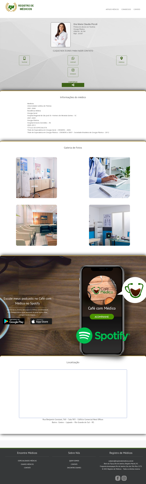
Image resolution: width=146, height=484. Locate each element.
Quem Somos (74, 461)
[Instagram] (124, 478)
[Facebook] (117, 478)
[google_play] (13, 319)
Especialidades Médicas (27, 461)
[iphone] (102, 261)
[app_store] (41, 319)
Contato (27, 468)
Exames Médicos (27, 464)
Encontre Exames (74, 468)
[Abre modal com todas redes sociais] (73, 85)
